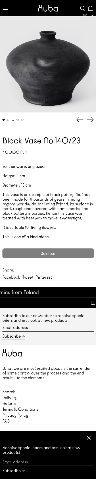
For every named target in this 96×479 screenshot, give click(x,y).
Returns (9, 403)
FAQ (6, 421)
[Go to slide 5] (22, 120)
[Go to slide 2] (8, 120)
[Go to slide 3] (13, 120)
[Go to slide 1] (3, 120)
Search (8, 391)
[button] (83, 8)
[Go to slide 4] (18, 120)
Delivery (9, 397)
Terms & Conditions (20, 409)
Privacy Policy (15, 415)
